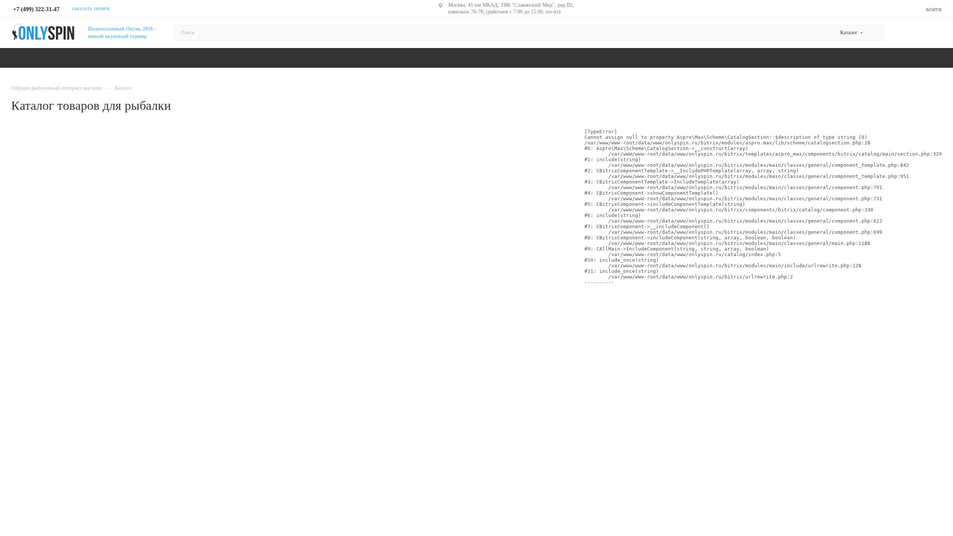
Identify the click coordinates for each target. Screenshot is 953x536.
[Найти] (875, 33)
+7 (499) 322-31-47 (36, 9)
